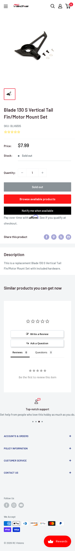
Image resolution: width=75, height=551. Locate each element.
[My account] (60, 6)
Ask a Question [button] (39, 343)
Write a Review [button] (39, 334)
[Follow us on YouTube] (21, 505)
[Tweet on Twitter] (61, 237)
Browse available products (37, 199)
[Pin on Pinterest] (54, 237)
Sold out (37, 187)
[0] (68, 6)
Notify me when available (37, 210)
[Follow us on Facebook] (6, 505)
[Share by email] (68, 237)
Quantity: (10, 172)
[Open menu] (6, 6)
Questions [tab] (41, 352)
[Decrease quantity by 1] (22, 173)
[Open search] (53, 6)
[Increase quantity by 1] (42, 173)
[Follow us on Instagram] (14, 505)
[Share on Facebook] (46, 237)
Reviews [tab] (17, 352)
